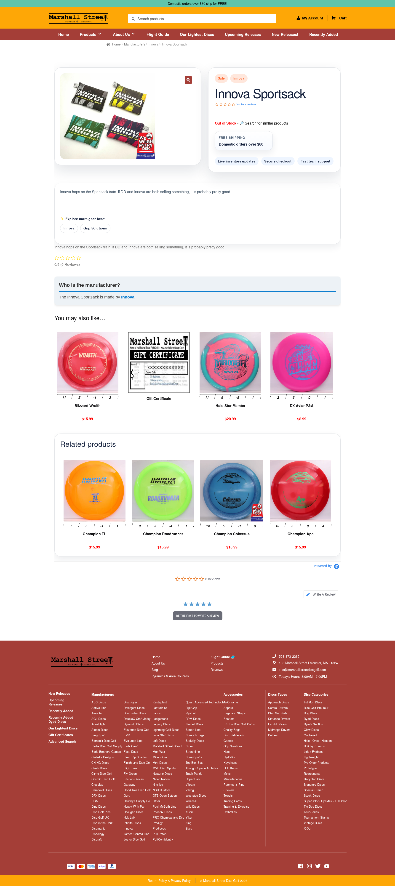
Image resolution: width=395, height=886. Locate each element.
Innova (153, 44)
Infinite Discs (132, 823)
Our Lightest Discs (197, 34)
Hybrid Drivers (277, 724)
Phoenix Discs (162, 812)
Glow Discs (311, 730)
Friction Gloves (134, 779)
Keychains (231, 763)
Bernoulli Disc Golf (103, 741)
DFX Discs (98, 795)
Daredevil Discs (101, 790)
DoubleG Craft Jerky (137, 719)
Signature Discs (314, 784)
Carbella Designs (102, 757)
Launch (157, 713)
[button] (188, 80)
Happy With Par (134, 806)
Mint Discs (160, 763)
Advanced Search (62, 741)
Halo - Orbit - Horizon (318, 741)
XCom (190, 812)
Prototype (310, 768)
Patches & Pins (234, 784)
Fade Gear (131, 746)
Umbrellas (230, 812)
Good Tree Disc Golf (137, 790)
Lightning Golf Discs (166, 730)
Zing (188, 823)
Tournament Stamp (316, 817)
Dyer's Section (313, 724)
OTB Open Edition (165, 795)
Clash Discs (99, 768)
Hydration (230, 757)
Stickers (229, 790)
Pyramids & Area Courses (170, 676)
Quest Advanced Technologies (206, 702)
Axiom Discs (99, 730)
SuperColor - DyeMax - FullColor (325, 801)
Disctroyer (130, 702)
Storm (190, 746)
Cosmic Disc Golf (103, 779)
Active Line (98, 708)
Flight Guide (158, 34)
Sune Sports (194, 757)
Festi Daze (131, 752)
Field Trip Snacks (135, 757)
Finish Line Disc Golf (137, 763)
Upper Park (193, 779)
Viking (190, 790)
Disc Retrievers (234, 735)
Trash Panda (194, 774)
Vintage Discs (313, 823)
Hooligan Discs (134, 812)
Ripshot (191, 713)
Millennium (160, 757)
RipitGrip (191, 708)
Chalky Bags (232, 730)
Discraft (96, 839)
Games (228, 741)
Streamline (193, 752)
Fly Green (130, 774)
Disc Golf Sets (278, 713)
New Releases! (285, 34)
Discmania (98, 828)
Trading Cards (233, 801)
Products (88, 34)
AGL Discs (98, 719)
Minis (227, 774)
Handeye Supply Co (137, 801)
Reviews (217, 669)
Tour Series (311, 812)
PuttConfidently (163, 839)
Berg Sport (98, 735)
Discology (97, 834)
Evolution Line (133, 741)
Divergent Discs (134, 708)
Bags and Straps (235, 713)
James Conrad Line (136, 834)
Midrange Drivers (279, 730)
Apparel (229, 708)
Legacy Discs (162, 724)
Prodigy (158, 823)
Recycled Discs (314, 779)
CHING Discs (100, 763)
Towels (228, 795)
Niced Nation (161, 779)
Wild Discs (193, 806)
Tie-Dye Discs (313, 806)
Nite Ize (158, 784)
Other (156, 801)
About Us (122, 34)
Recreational (312, 774)
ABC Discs (98, 702)
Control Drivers (278, 708)
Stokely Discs (195, 741)
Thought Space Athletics (202, 768)
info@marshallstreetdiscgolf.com (302, 669)
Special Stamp (313, 790)
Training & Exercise (236, 806)
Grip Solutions (95, 228)
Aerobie (96, 713)
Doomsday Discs (135, 713)
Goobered (310, 735)
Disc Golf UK (100, 817)
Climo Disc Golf (101, 774)
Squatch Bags (195, 735)
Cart (343, 18)
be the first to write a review (197, 616)
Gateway (129, 784)
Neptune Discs (162, 774)
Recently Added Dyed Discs (60, 719)
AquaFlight (98, 724)
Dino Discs (98, 806)
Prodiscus (159, 828)
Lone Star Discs (163, 735)
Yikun (189, 817)
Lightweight (311, 757)
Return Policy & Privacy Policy (169, 880)
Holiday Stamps (314, 746)
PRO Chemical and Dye (168, 817)
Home (63, 34)
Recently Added (323, 34)
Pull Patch (159, 834)
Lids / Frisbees (313, 752)
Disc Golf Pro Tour (316, 708)
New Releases (59, 693)
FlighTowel (131, 768)
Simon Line (193, 730)
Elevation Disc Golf (136, 730)
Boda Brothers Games (106, 752)
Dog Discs (311, 713)
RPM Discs (193, 719)
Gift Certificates (60, 735)
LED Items (231, 768)
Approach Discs (278, 702)
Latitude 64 (160, 708)
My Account (312, 18)
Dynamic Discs (134, 724)
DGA (94, 801)
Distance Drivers (279, 719)
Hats (227, 752)
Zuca (189, 828)
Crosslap (97, 784)
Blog (155, 669)
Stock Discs (312, 795)
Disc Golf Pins (101, 812)
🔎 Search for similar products (263, 123)
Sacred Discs (194, 724)
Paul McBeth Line (164, 806)
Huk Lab (129, 817)
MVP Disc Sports (164, 768)
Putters (273, 735)
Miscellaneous (233, 779)
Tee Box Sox (194, 763)
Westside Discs (196, 795)
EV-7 (127, 735)
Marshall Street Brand (167, 746)
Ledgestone (160, 719)
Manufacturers (134, 44)
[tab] (321, 594)
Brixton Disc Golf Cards (239, 724)
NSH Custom (161, 790)
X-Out (307, 828)
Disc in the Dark (102, 823)
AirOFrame (231, 702)
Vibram (190, 784)
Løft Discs (159, 741)
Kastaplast (160, 702)
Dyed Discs (311, 719)
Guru (127, 795)
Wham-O (191, 801)
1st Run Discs (313, 702)
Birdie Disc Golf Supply (106, 746)
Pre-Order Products (316, 763)
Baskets (229, 719)
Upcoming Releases (243, 34)
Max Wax (159, 752)
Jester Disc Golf (134, 839)
